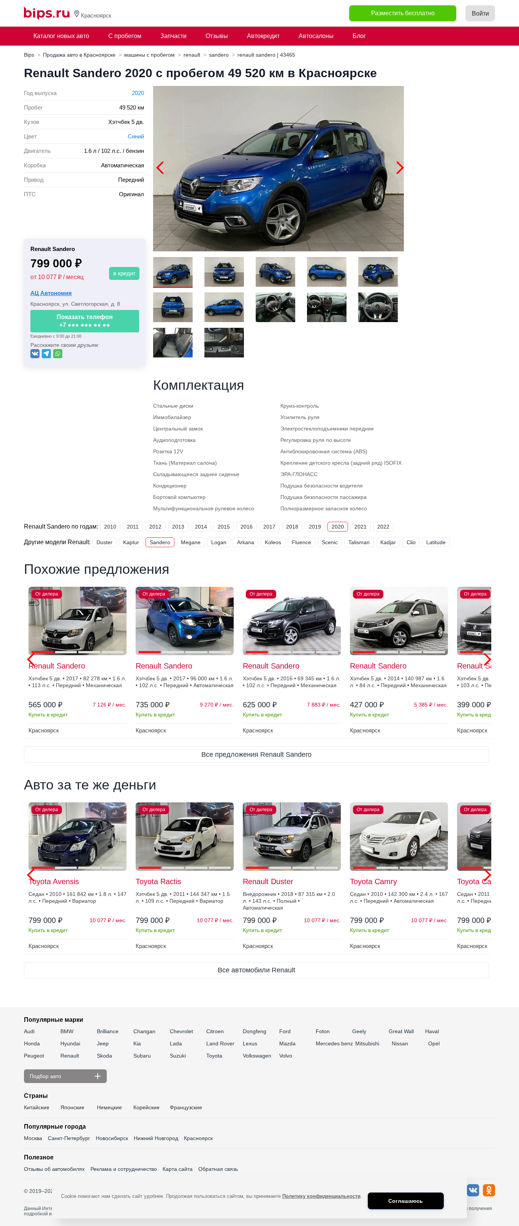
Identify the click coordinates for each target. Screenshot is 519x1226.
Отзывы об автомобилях (54, 1169)
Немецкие (109, 1107)
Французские (186, 1107)
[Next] (397, 167)
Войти (480, 13)
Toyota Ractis (158, 881)
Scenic (330, 542)
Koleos (273, 542)
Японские (72, 1107)
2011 (133, 527)
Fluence (301, 542)
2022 (383, 527)
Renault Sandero (56, 666)
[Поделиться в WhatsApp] (57, 353)
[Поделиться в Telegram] (46, 353)
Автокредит (263, 36)
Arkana (245, 542)
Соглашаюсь (405, 1201)
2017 (269, 527)
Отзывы (217, 36)
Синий (136, 136)
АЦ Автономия (51, 293)
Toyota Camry (373, 881)
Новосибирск (112, 1138)
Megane (191, 542)
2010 (110, 527)
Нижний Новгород (156, 1138)
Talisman (359, 542)
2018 (292, 527)
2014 (201, 527)
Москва (33, 1138)
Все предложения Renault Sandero (256, 754)
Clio (411, 542)
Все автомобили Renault (256, 970)
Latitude (436, 542)
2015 (224, 527)
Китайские (36, 1107)
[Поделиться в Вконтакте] (35, 353)
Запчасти (173, 36)
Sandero (160, 542)
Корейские (146, 1107)
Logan (218, 542)
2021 (360, 527)
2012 (155, 527)
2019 (315, 527)
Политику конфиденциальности (321, 1196)
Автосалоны (316, 36)
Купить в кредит (48, 714)
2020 (138, 93)
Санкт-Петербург (69, 1138)
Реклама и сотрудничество (123, 1169)
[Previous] (162, 167)
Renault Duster (268, 881)
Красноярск (198, 1138)
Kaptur (131, 542)
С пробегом (124, 36)
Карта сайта (178, 1169)
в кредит (124, 273)
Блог (359, 36)
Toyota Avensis (53, 881)
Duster (104, 542)
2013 (178, 527)
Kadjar (388, 542)
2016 (247, 527)
